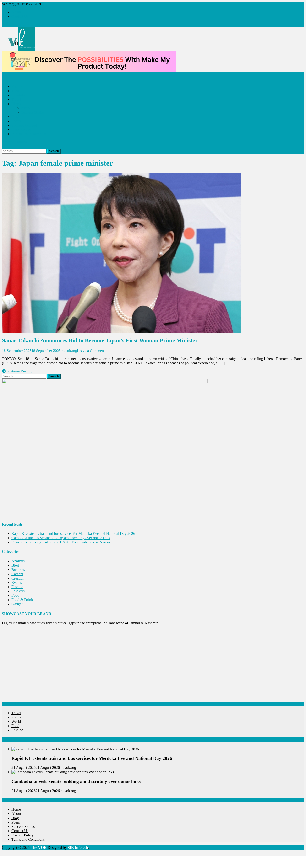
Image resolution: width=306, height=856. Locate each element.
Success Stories (32, 112)
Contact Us (19, 16)
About (16, 12)
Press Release (21, 130)
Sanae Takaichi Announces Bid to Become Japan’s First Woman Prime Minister (100, 340)
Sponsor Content (24, 125)
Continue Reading (19, 371)
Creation (17, 578)
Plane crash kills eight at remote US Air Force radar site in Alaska (60, 542)
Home (16, 809)
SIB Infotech (78, 847)
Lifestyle (18, 95)
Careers (17, 574)
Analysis (18, 561)
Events (16, 582)
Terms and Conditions (28, 839)
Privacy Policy (22, 835)
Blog (15, 104)
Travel (16, 99)
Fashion (17, 87)
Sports (16, 121)
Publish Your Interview (28, 134)
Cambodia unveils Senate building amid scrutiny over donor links (60, 538)
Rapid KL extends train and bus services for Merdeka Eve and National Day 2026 (73, 534)
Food (15, 117)
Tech (15, 91)
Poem (25, 108)
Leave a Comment (91, 351)
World (16, 721)
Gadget (16, 604)
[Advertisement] (145, 662)
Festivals (18, 591)
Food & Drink (22, 600)
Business (18, 570)
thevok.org (69, 351)
